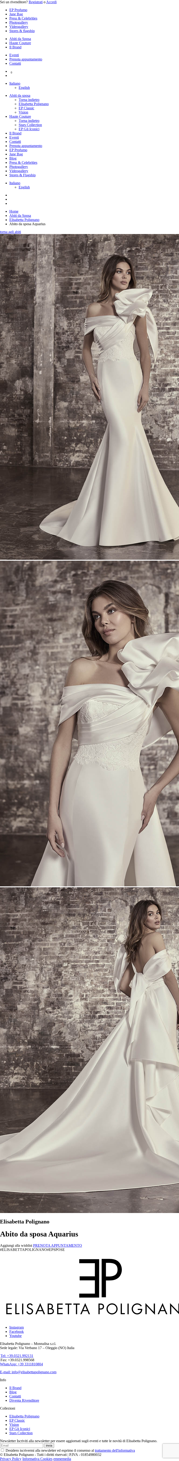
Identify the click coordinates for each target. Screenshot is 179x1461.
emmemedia (62, 1459)
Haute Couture (20, 43)
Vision (23, 112)
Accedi (51, 2)
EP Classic (26, 108)
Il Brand (15, 47)
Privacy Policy (10, 1459)
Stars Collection (30, 125)
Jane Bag (16, 14)
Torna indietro (29, 100)
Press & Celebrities (23, 18)
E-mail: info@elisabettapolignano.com (28, 1372)
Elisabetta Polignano (34, 104)
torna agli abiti (10, 232)
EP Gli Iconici (29, 129)
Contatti (15, 63)
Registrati (36, 2)
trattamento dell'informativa (115, 1450)
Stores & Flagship (22, 175)
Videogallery (18, 27)
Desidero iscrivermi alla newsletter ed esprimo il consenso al (70, 1450)
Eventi (14, 55)
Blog (13, 158)
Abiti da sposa (19, 95)
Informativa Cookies (37, 1459)
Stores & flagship (22, 31)
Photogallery (18, 22)
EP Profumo (18, 10)
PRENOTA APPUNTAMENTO (57, 1245)
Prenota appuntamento (25, 59)
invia (49, 1445)
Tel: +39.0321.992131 (16, 1356)
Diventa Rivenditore (24, 1400)
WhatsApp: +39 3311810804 (21, 1364)
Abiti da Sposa (20, 39)
